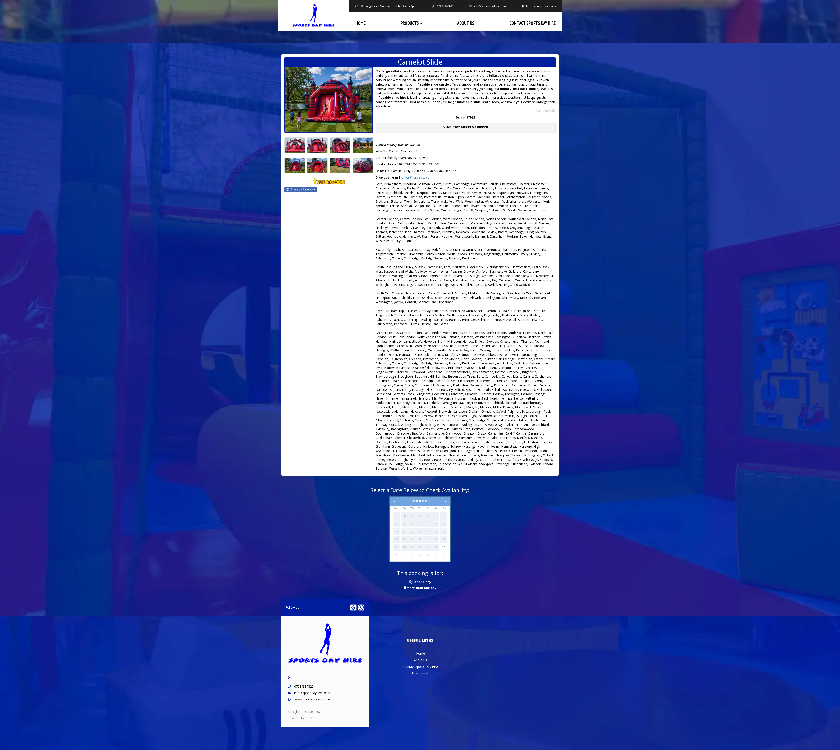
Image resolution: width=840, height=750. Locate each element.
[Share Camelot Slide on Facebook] (328, 189)
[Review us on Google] (353, 607)
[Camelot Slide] (328, 99)
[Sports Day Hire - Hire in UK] (313, 15)
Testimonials (420, 673)
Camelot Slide (546, 111)
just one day (421, 582)
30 (443, 547)
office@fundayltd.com (416, 177)
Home (360, 23)
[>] (445, 501)
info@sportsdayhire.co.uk (490, 6)
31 (396, 555)
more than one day (421, 588)
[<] (394, 501)
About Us (465, 23)
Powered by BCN (300, 718)
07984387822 (445, 6)
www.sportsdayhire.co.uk (312, 699)
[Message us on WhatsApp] (361, 607)
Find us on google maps (541, 6)
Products (410, 23)
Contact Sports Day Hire (532, 23)
